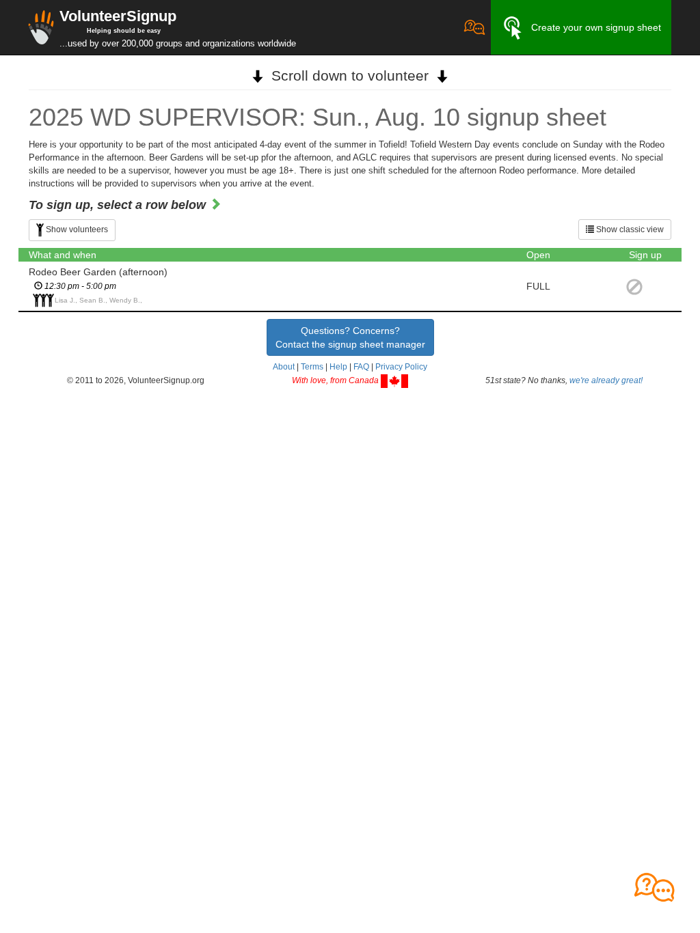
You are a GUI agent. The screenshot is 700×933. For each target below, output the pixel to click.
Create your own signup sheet (596, 27)
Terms (312, 367)
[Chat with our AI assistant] (474, 27)
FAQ (361, 367)
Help (338, 367)
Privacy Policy (401, 367)
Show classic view (629, 229)
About (284, 367)
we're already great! (606, 380)
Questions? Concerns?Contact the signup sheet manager (350, 337)
